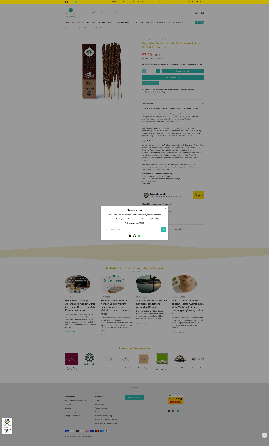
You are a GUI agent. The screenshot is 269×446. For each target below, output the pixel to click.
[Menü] (10, 419)
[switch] (7, 431)
